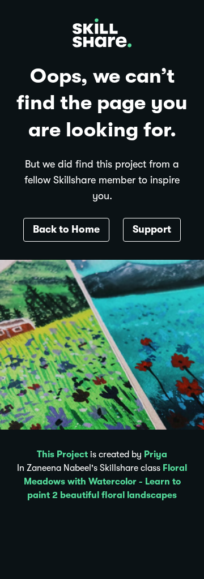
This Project (62, 454)
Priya (155, 454)
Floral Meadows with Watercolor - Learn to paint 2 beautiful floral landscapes (106, 481)
